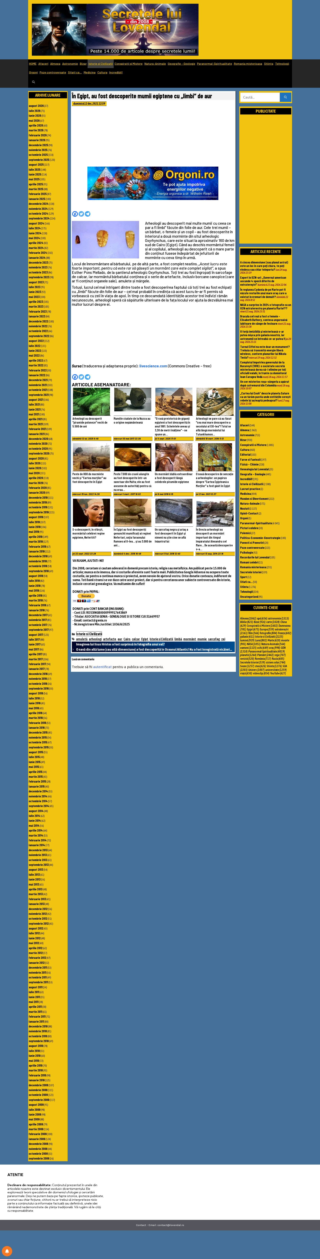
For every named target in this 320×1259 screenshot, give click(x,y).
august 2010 (36, 1045)
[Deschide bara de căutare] (33, 82)
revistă (247, 658)
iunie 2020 (35, 468)
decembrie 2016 (38, 674)
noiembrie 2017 (38, 620)
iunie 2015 (35, 762)
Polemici (245, 533)
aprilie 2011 (35, 1006)
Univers (256, 669)
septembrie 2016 (39, 688)
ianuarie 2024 (37, 257)
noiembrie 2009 (38, 1090)
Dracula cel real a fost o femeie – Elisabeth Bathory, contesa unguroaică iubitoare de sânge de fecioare (263, 319)
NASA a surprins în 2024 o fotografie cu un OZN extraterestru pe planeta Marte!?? (265, 306)
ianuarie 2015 (37, 786)
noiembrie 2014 (38, 796)
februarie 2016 (37, 722)
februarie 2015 (37, 781)
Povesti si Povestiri (252, 542)
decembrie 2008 (38, 1143)
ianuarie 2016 (37, 727)
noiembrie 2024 (38, 208)
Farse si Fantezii (250, 459)
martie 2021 (36, 424)
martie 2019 (36, 541)
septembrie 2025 (39, 159)
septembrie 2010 (39, 1041)
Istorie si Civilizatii (101, 63)
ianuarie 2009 (37, 1139)
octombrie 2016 (38, 683)
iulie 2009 (34, 1109)
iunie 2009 (35, 1114)
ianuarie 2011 (36, 1021)
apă (262, 618)
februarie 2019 (37, 546)
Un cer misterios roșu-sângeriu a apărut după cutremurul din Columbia (264, 383)
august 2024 (36, 223)
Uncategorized (249, 596)
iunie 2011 (34, 997)
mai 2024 (34, 238)
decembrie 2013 (38, 850)
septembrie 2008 (39, 1158)
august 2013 (36, 869)
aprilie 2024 (36, 243)
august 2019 (36, 517)
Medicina (90, 72)
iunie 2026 (35, 115)
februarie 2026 (38, 135)
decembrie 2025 (38, 145)
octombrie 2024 (38, 213)
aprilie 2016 (35, 713)
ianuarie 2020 (37, 492)
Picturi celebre (249, 528)
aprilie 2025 (36, 184)
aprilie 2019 (35, 536)
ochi (262, 647)
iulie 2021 (34, 404)
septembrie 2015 (39, 747)
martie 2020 (36, 483)
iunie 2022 (35, 350)
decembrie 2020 (38, 438)
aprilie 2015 (35, 771)
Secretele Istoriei (250, 572)
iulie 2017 (34, 639)
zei (223, 639)
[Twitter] (81, 214)
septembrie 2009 (39, 1099)
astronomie (278, 618)
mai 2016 (34, 708)
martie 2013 (36, 894)
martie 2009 (36, 1129)
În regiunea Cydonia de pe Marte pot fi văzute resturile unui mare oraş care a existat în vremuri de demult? (263, 293)
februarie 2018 (37, 605)
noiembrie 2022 (38, 326)
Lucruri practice (250, 489)
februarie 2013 (37, 899)
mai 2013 (34, 884)
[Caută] (285, 97)
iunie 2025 (35, 174)
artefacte (109, 639)
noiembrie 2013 (38, 855)
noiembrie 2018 (38, 561)
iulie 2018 (34, 580)
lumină (247, 640)
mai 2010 (34, 1060)
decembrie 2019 (38, 497)
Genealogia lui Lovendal (254, 469)
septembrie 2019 (39, 512)
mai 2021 (34, 414)
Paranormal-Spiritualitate (214, 63)
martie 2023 (36, 306)
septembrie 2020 (39, 453)
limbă (178, 639)
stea (260, 666)
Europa (267, 629)
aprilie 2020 (36, 478)
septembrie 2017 (39, 629)
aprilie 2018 (35, 595)
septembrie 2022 (39, 336)
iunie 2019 (35, 527)
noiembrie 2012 (38, 913)
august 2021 (36, 399)
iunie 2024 (35, 233)
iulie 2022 (34, 345)
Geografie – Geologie (181, 63)
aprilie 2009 (36, 1124)
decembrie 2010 (38, 1026)
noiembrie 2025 (38, 150)
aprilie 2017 (35, 654)
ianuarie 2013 (37, 904)
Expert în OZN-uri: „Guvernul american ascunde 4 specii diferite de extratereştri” (263, 281)
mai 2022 (34, 355)
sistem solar (275, 662)
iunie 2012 (35, 938)
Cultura (102, 72)
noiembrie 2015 (38, 737)
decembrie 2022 (38, 321)
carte (273, 622)
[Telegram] (87, 214)
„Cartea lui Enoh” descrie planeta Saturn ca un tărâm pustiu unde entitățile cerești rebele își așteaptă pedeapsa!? (265, 396)
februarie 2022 (38, 370)
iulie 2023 (34, 287)
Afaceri (43, 63)
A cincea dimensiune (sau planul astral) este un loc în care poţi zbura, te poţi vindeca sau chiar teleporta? (264, 265)
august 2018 (36, 576)
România (263, 658)
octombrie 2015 (38, 742)
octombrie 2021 (38, 389)
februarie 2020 (38, 487)
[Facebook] (75, 214)
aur (120, 639)
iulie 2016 (34, 698)
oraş (274, 647)
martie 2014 (36, 835)
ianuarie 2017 (37, 669)
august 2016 (36, 693)
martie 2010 (36, 1070)
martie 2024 (36, 248)
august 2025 (36, 164)
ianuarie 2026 (37, 140)
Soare (247, 666)
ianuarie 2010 (37, 1080)
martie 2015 (36, 776)
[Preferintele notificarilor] (7, 1251)
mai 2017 (34, 649)
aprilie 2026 (36, 125)
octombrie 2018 (38, 566)
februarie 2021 (37, 429)
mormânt (189, 639)
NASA (254, 644)
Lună (261, 640)
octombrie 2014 (38, 801)
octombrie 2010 (38, 1036)
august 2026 (36, 105)
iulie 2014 (34, 815)
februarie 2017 (37, 664)
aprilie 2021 (35, 419)
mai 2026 (34, 120)
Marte (274, 640)
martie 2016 (36, 717)
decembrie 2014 (38, 791)
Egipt (144, 639)
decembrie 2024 (39, 203)
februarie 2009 (38, 1134)
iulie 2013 (34, 874)
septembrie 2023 (39, 277)
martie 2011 (35, 1011)
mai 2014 (34, 825)
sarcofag (214, 639)
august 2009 (36, 1104)
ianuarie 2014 (37, 845)
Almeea (55, 63)
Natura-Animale (155, 63)
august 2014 (36, 811)
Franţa (284, 633)
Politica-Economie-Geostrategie (260, 538)
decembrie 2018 (38, 556)
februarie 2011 (37, 1016)
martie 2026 (36, 130)
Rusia (278, 658)
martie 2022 (36, 365)
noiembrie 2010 (38, 1031)
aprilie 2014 (36, 830)
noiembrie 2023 (38, 267)
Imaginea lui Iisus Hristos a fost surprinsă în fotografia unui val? (120, 644)
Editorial (245, 454)
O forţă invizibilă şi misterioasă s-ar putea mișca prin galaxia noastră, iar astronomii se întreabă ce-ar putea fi (262, 334)
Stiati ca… (75, 72)
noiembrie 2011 (37, 972)
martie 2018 (36, 600)
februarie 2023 (38, 311)
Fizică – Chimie (249, 464)
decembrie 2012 (38, 909)
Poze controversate (53, 72)
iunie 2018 (35, 585)
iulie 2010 (34, 1051)
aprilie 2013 (35, 889)
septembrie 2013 (39, 864)
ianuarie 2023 (37, 316)
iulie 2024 (35, 228)
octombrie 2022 (38, 331)
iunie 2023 (35, 292)
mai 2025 (34, 179)
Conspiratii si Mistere (129, 63)
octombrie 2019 (38, 507)
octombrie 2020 (38, 448)
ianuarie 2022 (37, 375)
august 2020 (36, 458)
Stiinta (268, 63)
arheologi (95, 639)
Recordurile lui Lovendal (254, 557)
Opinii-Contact (249, 513)
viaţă (246, 673)
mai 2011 (34, 1002)
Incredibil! (116, 72)
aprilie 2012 (35, 948)
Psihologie (246, 552)
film (253, 633)
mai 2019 (34, 531)
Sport (243, 577)
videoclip (261, 673)
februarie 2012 (37, 957)
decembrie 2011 (38, 967)
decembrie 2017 (38, 615)
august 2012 (36, 928)
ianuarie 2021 (37, 434)
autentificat (102, 667)
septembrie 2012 (39, 923)
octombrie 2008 (38, 1153)
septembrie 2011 (38, 982)
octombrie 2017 (38, 625)
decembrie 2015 (38, 732)
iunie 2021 (35, 409)
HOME (32, 63)
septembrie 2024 (39, 218)
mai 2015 (34, 766)
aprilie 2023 (36, 301)
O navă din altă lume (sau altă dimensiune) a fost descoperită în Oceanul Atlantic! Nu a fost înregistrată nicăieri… (154, 649)
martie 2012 (36, 953)
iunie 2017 (35, 644)
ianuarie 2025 (37, 199)
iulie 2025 (34, 169)
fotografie (268, 633)
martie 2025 (36, 189)
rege (280, 655)
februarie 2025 (38, 194)
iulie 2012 (34, 933)
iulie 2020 (34, 463)
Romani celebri (249, 562)
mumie (202, 639)
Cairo (127, 639)
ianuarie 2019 (37, 551)
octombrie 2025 (38, 154)
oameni (248, 647)
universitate (276, 669)
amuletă (81, 639)
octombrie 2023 (38, 272)
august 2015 (36, 752)
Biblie (246, 622)
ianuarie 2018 (37, 610)
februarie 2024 (38, 252)
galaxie (247, 636)
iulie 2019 (34, 522)
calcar (136, 639)
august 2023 (36, 282)
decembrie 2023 (38, 262)
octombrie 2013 (38, 860)
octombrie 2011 (38, 977)
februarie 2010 (37, 1075)
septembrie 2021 (39, 394)
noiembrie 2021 (38, 385)
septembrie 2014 (39, 806)
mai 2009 (34, 1119)
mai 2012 (34, 943)
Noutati (244, 508)
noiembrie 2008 (38, 1148)
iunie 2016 (35, 703)
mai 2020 (34, 473)
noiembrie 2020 (38, 443)
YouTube (278, 673)
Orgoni (33, 72)
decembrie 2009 (38, 1085)
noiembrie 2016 (38, 678)
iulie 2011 (34, 992)
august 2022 (36, 340)
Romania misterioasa (248, 63)
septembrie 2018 (39, 571)
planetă (248, 655)
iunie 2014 (35, 820)
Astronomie (70, 63)
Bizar (83, 63)
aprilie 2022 (36, 360)
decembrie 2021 (38, 380)
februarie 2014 (37, 840)
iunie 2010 (35, 1055)
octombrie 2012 (38, 918)
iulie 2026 (34, 110)
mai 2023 (34, 297)
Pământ (265, 655)
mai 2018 (34, 590)
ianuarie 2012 (37, 962)
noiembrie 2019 (38, 502)
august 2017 (36, 634)
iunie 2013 (35, 879)
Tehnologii (282, 63)
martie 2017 (36, 659)
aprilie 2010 (35, 1065)
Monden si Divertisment (254, 498)
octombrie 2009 (38, 1094)
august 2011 (36, 987)
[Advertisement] (153, 137)
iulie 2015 (34, 757)
